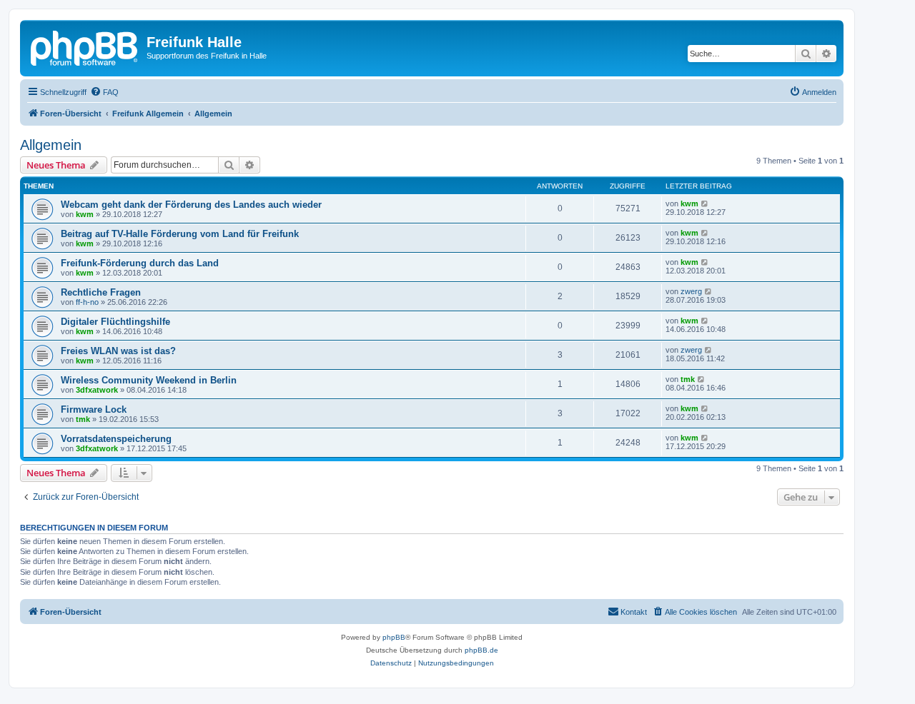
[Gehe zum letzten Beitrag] (705, 203)
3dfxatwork (97, 390)
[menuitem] (104, 92)
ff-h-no (87, 302)
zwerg (691, 291)
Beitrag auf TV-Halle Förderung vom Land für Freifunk (180, 233)
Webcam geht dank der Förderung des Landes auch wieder (191, 204)
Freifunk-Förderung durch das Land (140, 263)
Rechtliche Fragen (101, 292)
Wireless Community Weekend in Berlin (149, 380)
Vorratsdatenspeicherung (116, 438)
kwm (85, 214)
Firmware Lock (94, 409)
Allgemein (50, 145)
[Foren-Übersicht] (85, 46)
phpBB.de (481, 650)
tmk (688, 379)
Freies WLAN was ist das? (118, 351)
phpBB (393, 637)
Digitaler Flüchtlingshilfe (115, 321)
